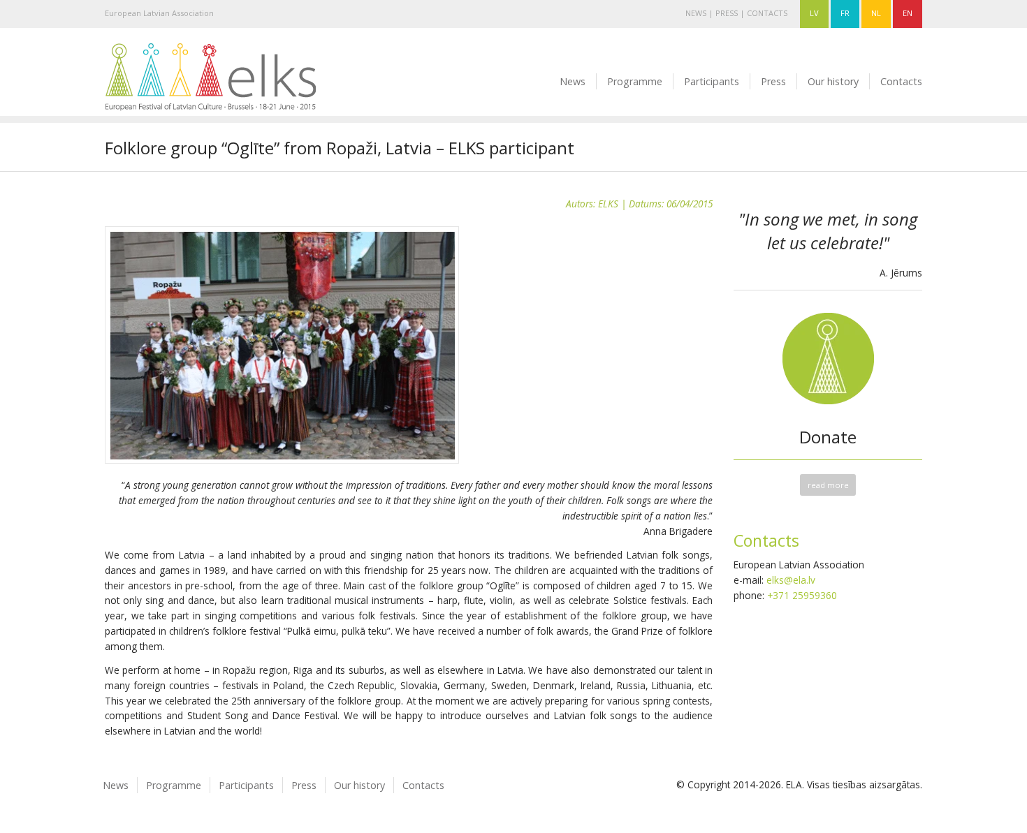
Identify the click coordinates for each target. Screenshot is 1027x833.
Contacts (767, 13)
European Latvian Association (159, 13)
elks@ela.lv (790, 580)
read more (828, 485)
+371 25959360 (802, 595)
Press (726, 13)
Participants (711, 81)
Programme (634, 81)
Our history (833, 81)
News (695, 13)
